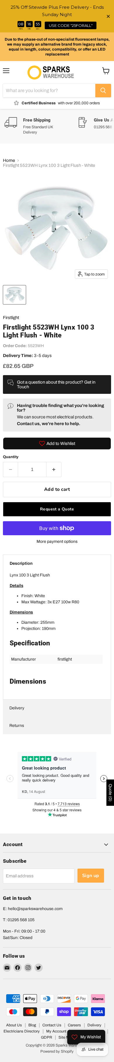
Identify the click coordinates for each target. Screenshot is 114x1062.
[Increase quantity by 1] (53, 469)
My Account (56, 1031)
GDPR (46, 1037)
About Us (14, 1025)
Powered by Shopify (57, 1051)
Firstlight (11, 317)
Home (9, 160)
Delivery (16, 708)
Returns (16, 725)
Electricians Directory (22, 1031)
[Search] (103, 90)
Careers (74, 1025)
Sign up (90, 875)
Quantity (10, 457)
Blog (32, 1025)
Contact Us (51, 1025)
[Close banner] (108, 16)
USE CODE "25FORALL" (71, 25)
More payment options (57, 541)
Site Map (65, 1037)
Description (21, 563)
